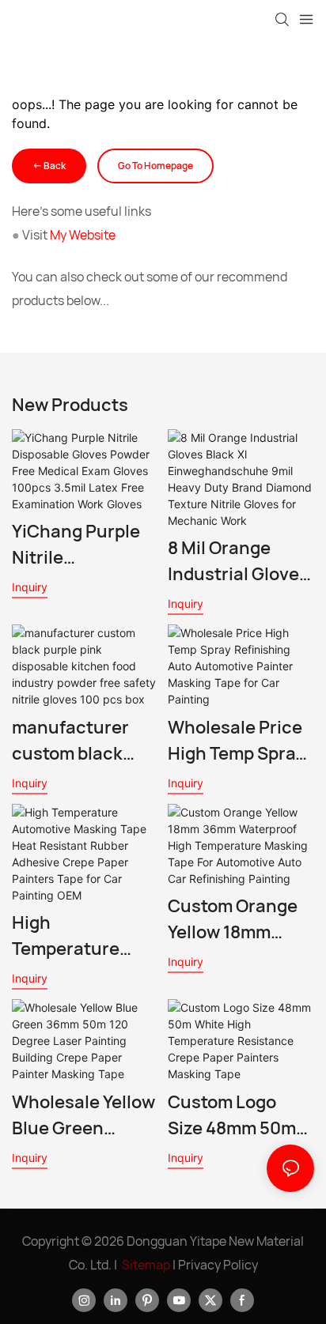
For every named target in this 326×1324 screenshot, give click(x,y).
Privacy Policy (218, 1264)
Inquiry (29, 587)
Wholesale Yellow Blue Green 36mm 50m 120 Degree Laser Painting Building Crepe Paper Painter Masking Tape (83, 1115)
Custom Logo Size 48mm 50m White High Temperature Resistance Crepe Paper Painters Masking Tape (240, 1115)
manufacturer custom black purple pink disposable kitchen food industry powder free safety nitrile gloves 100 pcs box (83, 741)
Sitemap (145, 1264)
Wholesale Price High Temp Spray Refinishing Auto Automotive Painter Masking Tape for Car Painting (236, 741)
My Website (83, 234)
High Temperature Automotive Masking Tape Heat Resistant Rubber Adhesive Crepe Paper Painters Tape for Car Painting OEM (84, 936)
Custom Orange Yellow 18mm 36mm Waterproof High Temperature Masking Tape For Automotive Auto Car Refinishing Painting (239, 919)
